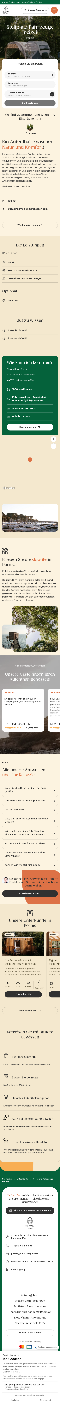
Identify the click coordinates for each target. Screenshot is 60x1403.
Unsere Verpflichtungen (30, 1301)
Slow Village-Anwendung (30, 1318)
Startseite (7, 1179)
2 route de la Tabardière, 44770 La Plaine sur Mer (29, 1236)
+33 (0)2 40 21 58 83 (21, 1246)
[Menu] (54, 10)
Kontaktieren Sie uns (30, 1333)
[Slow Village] (6, 10)
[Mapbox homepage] (9, 488)
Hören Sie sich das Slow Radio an (30, 1312)
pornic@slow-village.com (24, 1254)
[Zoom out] (53, 446)
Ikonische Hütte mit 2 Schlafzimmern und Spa (20, 962)
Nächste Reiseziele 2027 (30, 1323)
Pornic (30, 38)
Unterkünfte (22, 1179)
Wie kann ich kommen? (30, 225)
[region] (30, 462)
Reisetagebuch (30, 1295)
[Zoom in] (53, 439)
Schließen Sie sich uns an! (30, 1306)
